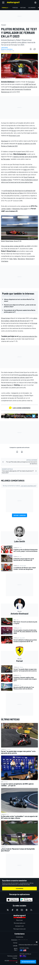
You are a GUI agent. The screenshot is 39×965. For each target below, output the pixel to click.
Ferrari (13, 130)
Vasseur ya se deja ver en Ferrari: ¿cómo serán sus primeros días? (20, 305)
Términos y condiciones (13, 956)
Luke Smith (4, 47)
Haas (25, 169)
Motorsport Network (15, 960)
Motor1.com (19, 920)
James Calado (6, 209)
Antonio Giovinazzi (7, 82)
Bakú (15, 259)
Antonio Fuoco (18, 395)
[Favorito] (30, 49)
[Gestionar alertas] (22, 452)
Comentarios (19, 937)
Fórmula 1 (31, 82)
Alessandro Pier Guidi (19, 209)
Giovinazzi (4, 141)
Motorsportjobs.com (19, 923)
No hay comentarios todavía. (19, 485)
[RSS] (31, 910)
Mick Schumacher (19, 154)
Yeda (11, 259)
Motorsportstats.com (20, 929)
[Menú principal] (3, 2)
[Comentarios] (35, 49)
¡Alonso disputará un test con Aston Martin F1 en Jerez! (19, 300)
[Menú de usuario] (35, 2)
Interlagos (4, 261)
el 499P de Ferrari (30, 84)
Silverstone (29, 259)
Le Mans (11, 128)
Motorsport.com (14, 135)
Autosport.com (19, 926)
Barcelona (21, 259)
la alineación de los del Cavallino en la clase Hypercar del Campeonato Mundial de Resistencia (19, 89)
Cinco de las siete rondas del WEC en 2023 (15, 246)
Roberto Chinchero (7, 49)
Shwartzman (5, 318)
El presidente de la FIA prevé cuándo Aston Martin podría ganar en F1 (19, 311)
